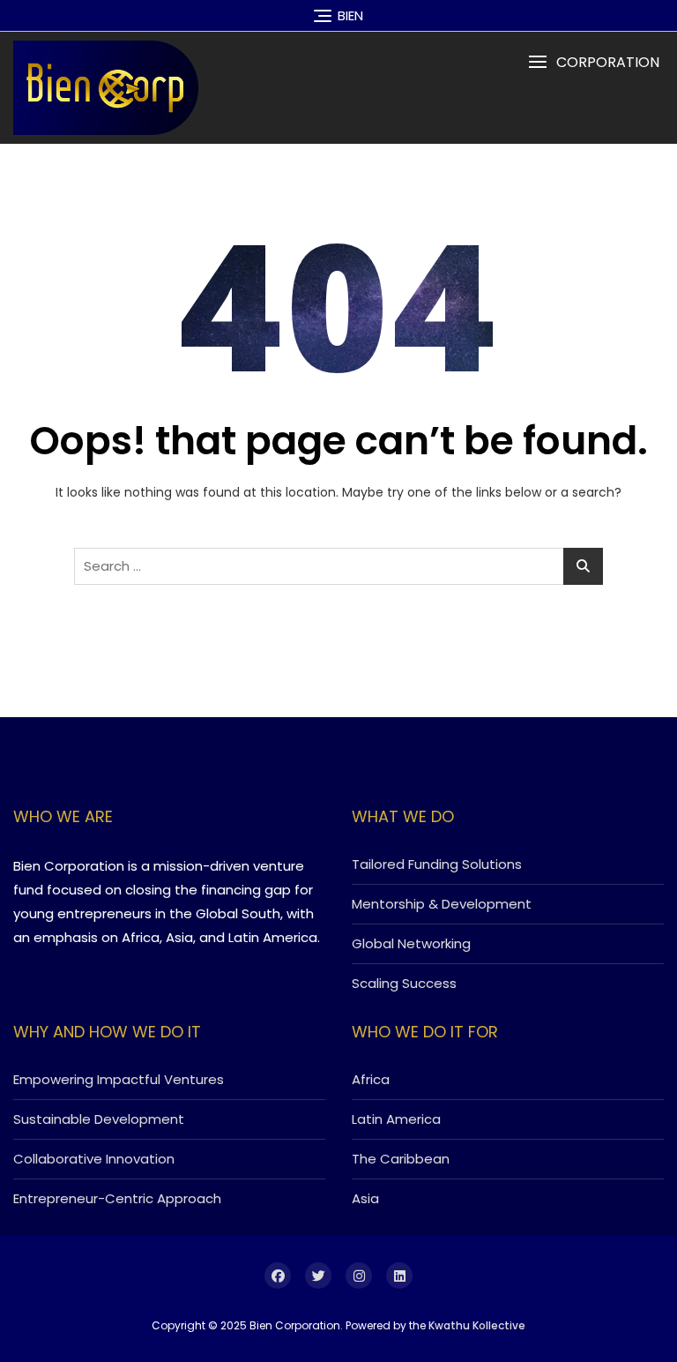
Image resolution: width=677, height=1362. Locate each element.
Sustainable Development (98, 1119)
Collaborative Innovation (94, 1158)
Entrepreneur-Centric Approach (117, 1198)
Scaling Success (404, 983)
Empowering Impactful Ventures (118, 1079)
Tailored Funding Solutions (437, 864)
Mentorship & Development (442, 903)
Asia (365, 1198)
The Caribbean (401, 1158)
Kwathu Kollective (476, 1325)
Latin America (396, 1119)
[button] (593, 62)
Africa (371, 1079)
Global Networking (411, 943)
